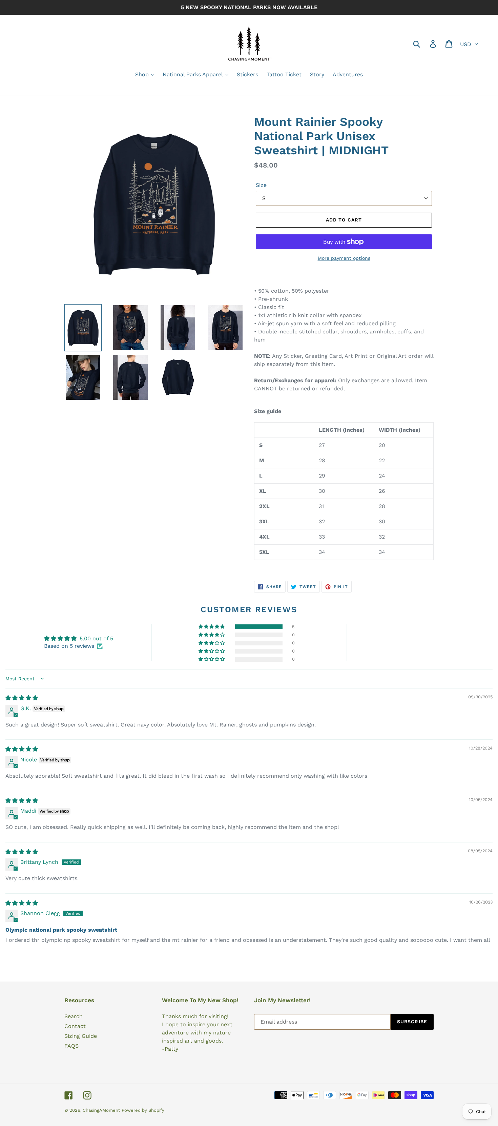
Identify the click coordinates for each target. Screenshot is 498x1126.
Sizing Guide (80, 1036)
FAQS (71, 1046)
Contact (75, 1026)
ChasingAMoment (101, 1110)
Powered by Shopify (143, 1110)
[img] (21, 698)
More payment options (344, 258)
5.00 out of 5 (96, 638)
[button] (212, 626)
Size (261, 185)
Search (73, 1016)
